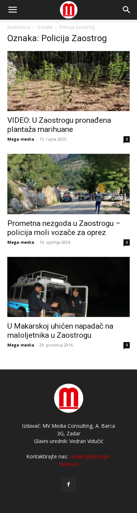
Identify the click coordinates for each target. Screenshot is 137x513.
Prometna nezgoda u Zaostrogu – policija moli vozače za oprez (64, 228)
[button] (127, 10)
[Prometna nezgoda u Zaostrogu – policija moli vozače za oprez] (68, 184)
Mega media (20, 139)
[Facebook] (68, 484)
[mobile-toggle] (12, 10)
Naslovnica (18, 27)
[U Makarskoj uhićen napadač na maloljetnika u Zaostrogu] (68, 287)
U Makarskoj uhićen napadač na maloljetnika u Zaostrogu (60, 331)
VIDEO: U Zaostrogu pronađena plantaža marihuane (59, 125)
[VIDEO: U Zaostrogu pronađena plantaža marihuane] (68, 81)
